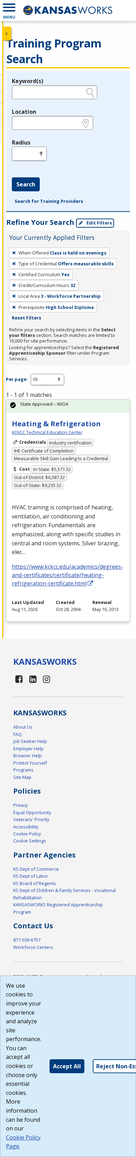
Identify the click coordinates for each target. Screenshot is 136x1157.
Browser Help (27, 755)
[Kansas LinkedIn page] (33, 679)
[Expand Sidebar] (7, 33)
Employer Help (28, 748)
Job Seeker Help (30, 741)
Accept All (67, 1066)
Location (24, 112)
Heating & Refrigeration (56, 423)
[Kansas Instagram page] (47, 679)
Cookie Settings (29, 841)
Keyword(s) (27, 81)
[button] (9, 10)
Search (25, 184)
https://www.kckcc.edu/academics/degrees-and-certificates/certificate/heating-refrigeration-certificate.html (67, 575)
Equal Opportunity (32, 812)
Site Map (22, 777)
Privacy (20, 805)
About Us (22, 727)
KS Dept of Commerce (36, 869)
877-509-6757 (26, 940)
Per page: (17, 379)
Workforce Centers (33, 947)
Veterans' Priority (31, 819)
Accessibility (25, 827)
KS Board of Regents (34, 883)
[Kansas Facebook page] (19, 679)
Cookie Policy (27, 834)
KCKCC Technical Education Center (47, 432)
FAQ (17, 734)
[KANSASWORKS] (68, 10)
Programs (23, 770)
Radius (21, 142)
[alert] (68, 406)
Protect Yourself (30, 763)
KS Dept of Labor (30, 876)
